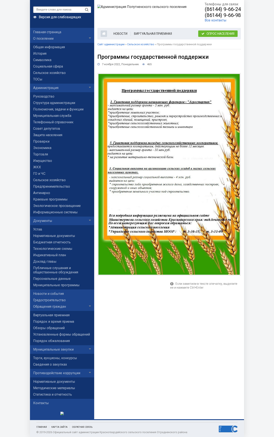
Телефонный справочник (53, 122)
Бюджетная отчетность (52, 242)
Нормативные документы (54, 236)
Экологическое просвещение (57, 206)
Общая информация (49, 47)
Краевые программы (50, 199)
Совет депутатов (46, 129)
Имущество (42, 161)
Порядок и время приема (53, 321)
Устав (37, 229)
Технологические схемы (52, 249)
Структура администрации (54, 103)
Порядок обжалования (51, 341)
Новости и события (48, 294)
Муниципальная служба (52, 116)
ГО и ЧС (39, 174)
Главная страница (47, 32)
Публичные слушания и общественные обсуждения (55, 270)
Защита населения (47, 135)
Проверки (41, 141)
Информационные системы (55, 212)
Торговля (40, 154)
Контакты (41, 403)
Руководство (43, 96)
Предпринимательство (51, 186)
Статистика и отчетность (52, 394)
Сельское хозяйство (49, 73)
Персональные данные (52, 279)
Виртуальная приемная (51, 315)
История (39, 53)
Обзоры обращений (49, 328)
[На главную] (142, 14)
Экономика (42, 148)
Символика (42, 60)
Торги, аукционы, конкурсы (55, 358)
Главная (41, 427)
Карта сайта (59, 427)
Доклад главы (45, 261)
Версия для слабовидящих (60, 16)
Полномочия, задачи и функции (58, 109)
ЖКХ (37, 167)
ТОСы (37, 79)
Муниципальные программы (56, 285)
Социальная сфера (48, 66)
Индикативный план (49, 255)
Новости (120, 33)
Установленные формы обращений (61, 334)
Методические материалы (54, 388)
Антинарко (41, 193)
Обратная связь (82, 427)
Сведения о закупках (50, 364)
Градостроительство (49, 300)
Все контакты (215, 20)
